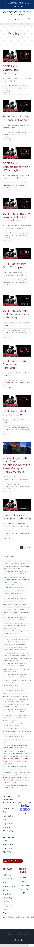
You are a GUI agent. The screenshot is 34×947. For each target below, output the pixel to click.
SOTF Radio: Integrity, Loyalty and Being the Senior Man (17, 217)
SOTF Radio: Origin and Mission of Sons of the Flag (16, 314)
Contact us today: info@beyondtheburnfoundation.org (17, 3)
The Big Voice (19, 88)
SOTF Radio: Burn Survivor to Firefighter (14, 364)
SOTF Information (11, 85)
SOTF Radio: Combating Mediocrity (11, 70)
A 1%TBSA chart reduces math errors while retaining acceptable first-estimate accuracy (16, 625)
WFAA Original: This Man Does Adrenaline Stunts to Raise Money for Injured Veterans (16, 464)
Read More (6, 92)
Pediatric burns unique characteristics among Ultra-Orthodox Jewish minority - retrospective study (17, 683)
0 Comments (12, 489)
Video (5, 489)
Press (16, 382)
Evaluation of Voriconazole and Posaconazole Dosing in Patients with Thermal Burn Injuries (16, 579)
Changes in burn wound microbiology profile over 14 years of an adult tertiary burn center (16, 718)
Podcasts (10, 88)
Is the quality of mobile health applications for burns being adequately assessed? (14, 593)
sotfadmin (8, 484)
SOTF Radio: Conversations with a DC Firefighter (16, 167)
